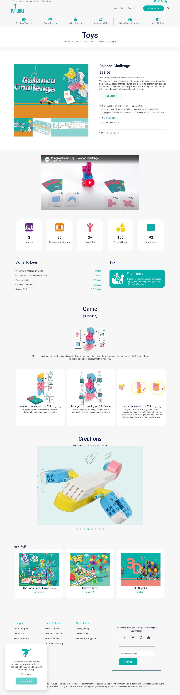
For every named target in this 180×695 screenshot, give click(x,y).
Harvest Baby (90, 588)
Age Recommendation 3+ (118, 106)
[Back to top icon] (167, 689)
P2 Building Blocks (141, 113)
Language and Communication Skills (116, 113)
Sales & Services (52, 628)
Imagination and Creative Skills (145, 109)
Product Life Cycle (53, 633)
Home (67, 41)
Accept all (26, 681)
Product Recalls (52, 638)
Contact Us (19, 633)
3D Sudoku (140, 588)
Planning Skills (158, 113)
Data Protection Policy (30, 668)
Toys (77, 41)
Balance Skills (137, 106)
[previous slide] (28, 486)
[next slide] (152, 486)
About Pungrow (21, 628)
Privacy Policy (82, 628)
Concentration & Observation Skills (115, 109)
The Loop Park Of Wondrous (39, 588)
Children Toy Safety (54, 643)
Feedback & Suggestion (87, 638)
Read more (26, 674)
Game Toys (89, 41)
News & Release (21, 638)
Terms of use (82, 633)
